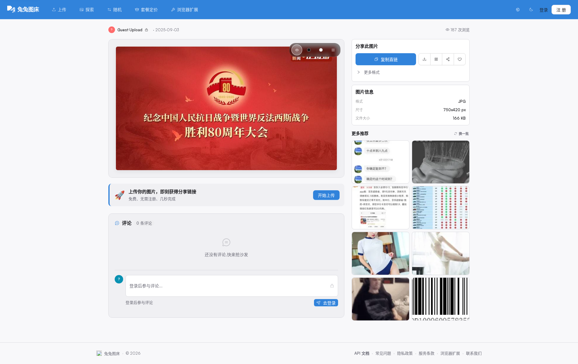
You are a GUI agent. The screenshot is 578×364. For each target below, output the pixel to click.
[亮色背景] (320, 49)
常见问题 (383, 353)
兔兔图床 (28, 9)
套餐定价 (149, 9)
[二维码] (436, 59)
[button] (411, 72)
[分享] (448, 59)
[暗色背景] (308, 49)
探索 (89, 9)
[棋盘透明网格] (333, 49)
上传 (62, 9)
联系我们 (474, 353)
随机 (117, 9)
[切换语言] (518, 9)
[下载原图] (424, 59)
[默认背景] (296, 49)
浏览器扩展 (187, 9)
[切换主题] (531, 9)
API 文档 (361, 353)
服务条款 (426, 353)
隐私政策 (405, 353)
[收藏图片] (460, 59)
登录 (543, 9)
